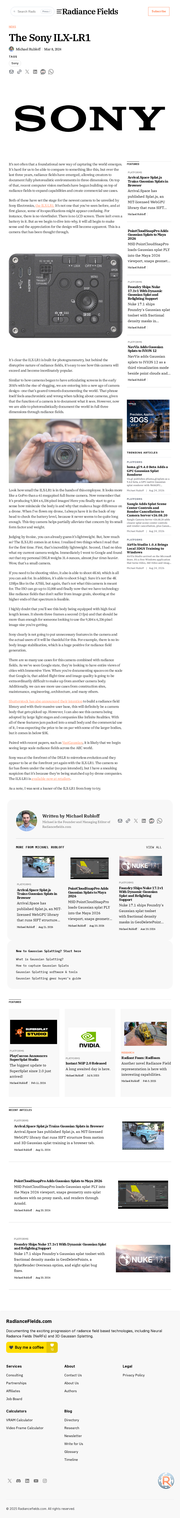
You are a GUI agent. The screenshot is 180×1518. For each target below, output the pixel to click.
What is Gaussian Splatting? (39, 959)
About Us (71, 1383)
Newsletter (73, 1436)
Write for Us (73, 1443)
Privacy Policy (134, 1375)
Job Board (14, 1399)
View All (154, 847)
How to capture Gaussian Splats (42, 965)
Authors (70, 1391)
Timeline (71, 1459)
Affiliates (13, 1391)
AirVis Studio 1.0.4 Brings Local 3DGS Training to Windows (147, 548)
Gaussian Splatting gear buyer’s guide (48, 978)
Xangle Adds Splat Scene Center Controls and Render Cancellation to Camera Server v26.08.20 (147, 509)
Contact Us (73, 1375)
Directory (71, 1420)
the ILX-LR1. (44, 205)
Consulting (14, 1375)
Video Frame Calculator (24, 1428)
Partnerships (16, 1383)
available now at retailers (50, 778)
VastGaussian (72, 742)
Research (71, 1428)
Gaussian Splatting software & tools (46, 972)
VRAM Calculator (19, 1420)
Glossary (71, 1451)
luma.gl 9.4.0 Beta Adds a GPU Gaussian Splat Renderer (147, 470)
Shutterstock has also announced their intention (45, 701)
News (12, 26)
